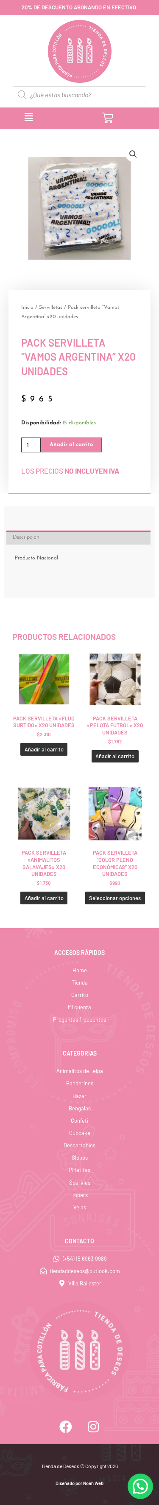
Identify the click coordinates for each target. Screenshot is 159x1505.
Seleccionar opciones (115, 898)
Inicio (27, 307)
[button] (58, 117)
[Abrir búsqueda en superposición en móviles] (79, 94)
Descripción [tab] (26, 537)
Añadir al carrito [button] (44, 749)
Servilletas (50, 307)
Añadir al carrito (71, 444)
